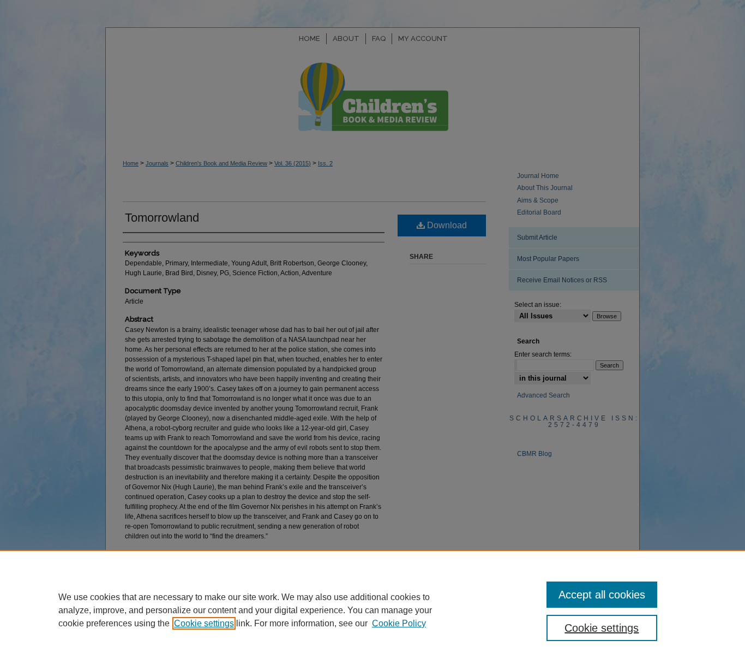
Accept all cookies (601, 595)
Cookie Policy (399, 623)
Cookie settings (204, 623)
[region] (372, 610)
